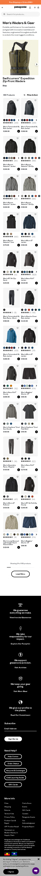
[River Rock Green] (12, 158)
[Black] (4, 120)
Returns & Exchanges (15, 770)
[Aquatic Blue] (14, 120)
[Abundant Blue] (25, 386)
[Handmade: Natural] (11, 534)
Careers (25, 814)
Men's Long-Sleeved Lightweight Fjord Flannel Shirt (11, 542)
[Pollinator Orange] (29, 310)
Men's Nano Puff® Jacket (27, 279)
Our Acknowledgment (28, 821)
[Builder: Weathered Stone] (18, 534)
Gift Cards (13, 784)
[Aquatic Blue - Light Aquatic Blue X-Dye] (11, 424)
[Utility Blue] (26, 310)
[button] (18, 120)
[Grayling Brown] (11, 234)
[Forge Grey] (4, 459)
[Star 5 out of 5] (12, 123)
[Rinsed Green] (27, 386)
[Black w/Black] (22, 386)
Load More (20, 574)
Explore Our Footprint (20, 644)
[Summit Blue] (39, 158)
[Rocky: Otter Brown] (14, 534)
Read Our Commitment (20, 715)
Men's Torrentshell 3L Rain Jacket (11, 127)
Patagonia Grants (28, 817)
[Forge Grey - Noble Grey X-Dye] (4, 424)
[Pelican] (8, 272)
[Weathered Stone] (29, 424)
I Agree (11, 871)
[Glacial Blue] (39, 310)
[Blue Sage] (11, 272)
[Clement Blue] (12, 120)
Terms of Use (9, 814)
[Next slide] (36, 64)
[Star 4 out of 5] (10, 123)
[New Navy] (7, 158)
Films (6, 803)
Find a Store (26, 803)
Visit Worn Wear (20, 691)
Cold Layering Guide (15, 777)
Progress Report (28, 827)
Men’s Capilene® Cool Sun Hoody (11, 428)
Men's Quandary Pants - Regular (9, 466)
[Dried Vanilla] (14, 158)
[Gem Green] (8, 386)
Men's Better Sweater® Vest (8, 241)
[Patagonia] (20, 7)
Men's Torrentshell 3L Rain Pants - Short (11, 317)
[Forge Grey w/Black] (36, 310)
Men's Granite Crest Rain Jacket (29, 317)
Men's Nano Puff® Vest (27, 466)
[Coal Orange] (36, 158)
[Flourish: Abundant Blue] (32, 386)
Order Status (13, 763)
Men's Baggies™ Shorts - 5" (27, 393)
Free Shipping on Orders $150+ (21, 2)
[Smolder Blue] (7, 120)
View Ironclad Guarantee (20, 617)
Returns (7, 810)
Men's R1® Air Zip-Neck (9, 279)
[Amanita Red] (9, 120)
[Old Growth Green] (30, 272)
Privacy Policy (9, 817)
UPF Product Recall (11, 827)
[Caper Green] (14, 272)
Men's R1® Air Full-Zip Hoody (29, 504)
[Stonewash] (9, 158)
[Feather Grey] (29, 234)
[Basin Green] (32, 424)
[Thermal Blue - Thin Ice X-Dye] (8, 424)
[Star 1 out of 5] (4, 123)
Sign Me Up (13, 739)
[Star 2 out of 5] (6, 123)
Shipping (7, 807)
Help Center (13, 756)
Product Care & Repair (10, 821)
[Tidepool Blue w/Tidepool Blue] (30, 386)
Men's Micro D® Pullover (9, 504)
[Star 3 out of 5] (8, 123)
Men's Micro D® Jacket (27, 241)
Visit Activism (20, 667)
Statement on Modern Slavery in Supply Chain (11, 832)
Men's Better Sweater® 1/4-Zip (27, 165)
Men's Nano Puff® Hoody (9, 393)
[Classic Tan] (8, 459)
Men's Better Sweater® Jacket (9, 165)
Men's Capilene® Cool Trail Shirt (29, 428)
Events (24, 807)
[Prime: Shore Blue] (8, 534)
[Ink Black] (22, 424)
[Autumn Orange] (11, 386)
